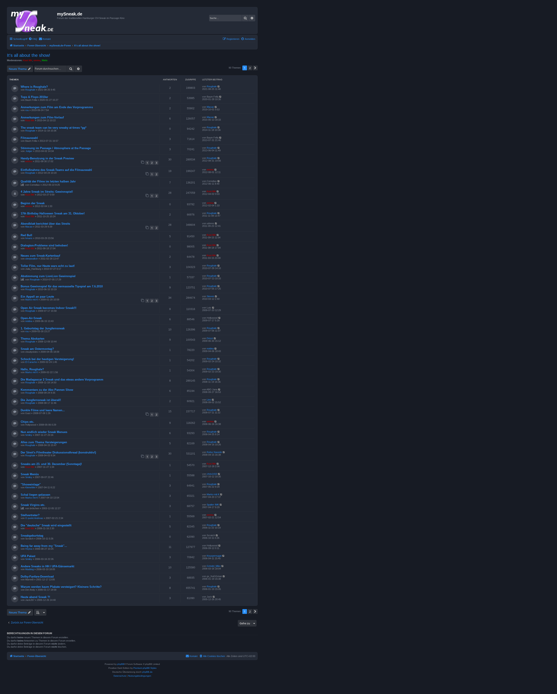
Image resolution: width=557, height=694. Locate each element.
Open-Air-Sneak (31, 318)
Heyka (28, 548)
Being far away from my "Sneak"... (44, 545)
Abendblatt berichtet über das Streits (45, 223)
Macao (210, 107)
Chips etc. (27, 421)
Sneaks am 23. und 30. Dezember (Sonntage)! (51, 464)
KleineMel (30, 487)
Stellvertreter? (30, 515)
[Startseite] (32, 20)
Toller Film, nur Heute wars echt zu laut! (48, 266)
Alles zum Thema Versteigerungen (44, 442)
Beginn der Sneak (33, 203)
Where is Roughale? (34, 86)
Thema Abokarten (32, 338)
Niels (44, 60)
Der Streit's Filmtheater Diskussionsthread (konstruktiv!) (58, 452)
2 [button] (250, 68)
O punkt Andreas (34, 518)
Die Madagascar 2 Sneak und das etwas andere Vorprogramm (62, 379)
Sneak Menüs (30, 474)
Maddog (29, 569)
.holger (28, 151)
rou (27, 110)
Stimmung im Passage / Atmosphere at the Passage (56, 148)
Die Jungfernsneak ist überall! (41, 400)
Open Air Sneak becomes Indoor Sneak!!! (48, 308)
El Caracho (31, 362)
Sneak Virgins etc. (33, 505)
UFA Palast (28, 556)
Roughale (30, 89)
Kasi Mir (27, 60)
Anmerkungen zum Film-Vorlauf (42, 117)
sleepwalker (31, 258)
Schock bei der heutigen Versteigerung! (47, 359)
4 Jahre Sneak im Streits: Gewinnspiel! (47, 191)
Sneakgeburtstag (32, 535)
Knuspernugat (214, 555)
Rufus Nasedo (214, 452)
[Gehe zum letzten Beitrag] (218, 86)
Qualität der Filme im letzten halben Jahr (48, 181)
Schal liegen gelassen (35, 494)
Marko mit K (31, 299)
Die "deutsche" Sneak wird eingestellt (46, 525)
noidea (28, 321)
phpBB (120, 664)
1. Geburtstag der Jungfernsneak (43, 328)
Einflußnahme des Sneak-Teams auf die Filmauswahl (56, 170)
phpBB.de (147, 672)
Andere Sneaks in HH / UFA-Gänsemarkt (47, 566)
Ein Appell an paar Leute (37, 296)
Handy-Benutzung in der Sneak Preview (47, 158)
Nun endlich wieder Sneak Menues (44, 432)
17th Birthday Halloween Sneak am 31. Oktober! (53, 213)
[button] (255, 68)
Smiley (28, 435)
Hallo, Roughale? (32, 369)
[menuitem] (33, 39)
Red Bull (26, 235)
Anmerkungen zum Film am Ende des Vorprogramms (57, 107)
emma (37, 60)
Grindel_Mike (214, 566)
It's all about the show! (28, 55)
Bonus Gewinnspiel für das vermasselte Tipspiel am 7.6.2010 (62, 286)
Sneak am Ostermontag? (37, 348)
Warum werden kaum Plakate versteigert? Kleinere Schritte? (61, 586)
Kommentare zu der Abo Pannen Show (47, 389)
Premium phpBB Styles (144, 668)
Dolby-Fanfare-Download (37, 576)
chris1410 (212, 474)
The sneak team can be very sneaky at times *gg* (53, 127)
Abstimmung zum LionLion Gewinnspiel (48, 276)
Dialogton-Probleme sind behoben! (44, 245)
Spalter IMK (213, 504)
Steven (210, 296)
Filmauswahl (29, 138)
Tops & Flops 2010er (34, 97)
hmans (28, 238)
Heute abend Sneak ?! (35, 597)
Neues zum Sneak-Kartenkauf (40, 255)
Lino (209, 399)
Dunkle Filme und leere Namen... (43, 410)
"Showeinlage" (31, 484)
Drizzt (210, 338)
